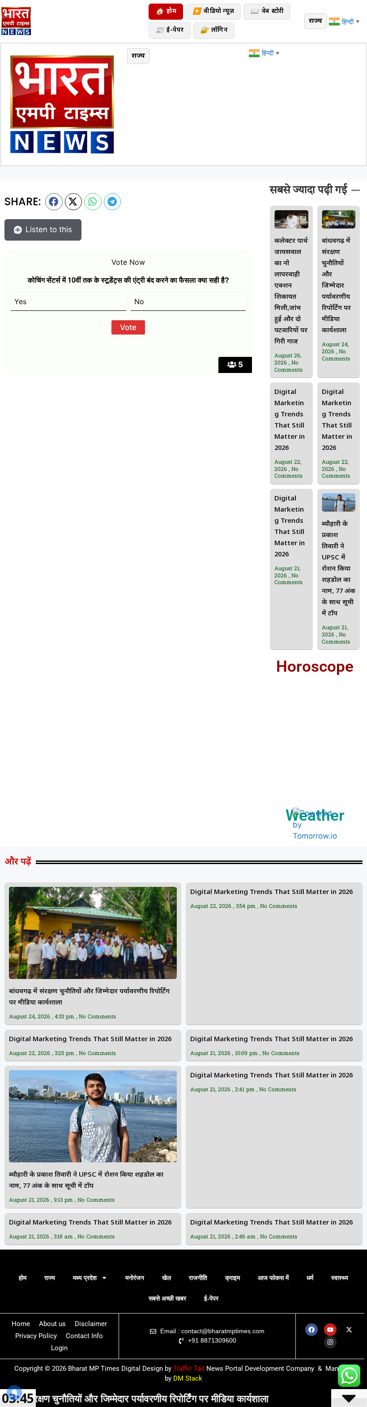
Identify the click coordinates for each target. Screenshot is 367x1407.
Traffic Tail (189, 1369)
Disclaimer (91, 1324)
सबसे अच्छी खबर (167, 1298)
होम (165, 12)
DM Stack (20, 403)
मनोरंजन (134, 1277)
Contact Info (84, 1336)
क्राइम (232, 1277)
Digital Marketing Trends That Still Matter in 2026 (271, 892)
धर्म (310, 1277)
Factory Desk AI (31, 426)
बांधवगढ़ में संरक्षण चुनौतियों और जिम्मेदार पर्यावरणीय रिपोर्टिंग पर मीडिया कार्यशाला (336, 286)
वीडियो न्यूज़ (213, 12)
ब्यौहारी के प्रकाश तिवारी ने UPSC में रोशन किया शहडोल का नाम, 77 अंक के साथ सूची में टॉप (338, 569)
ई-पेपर (169, 30)
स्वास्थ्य (339, 1277)
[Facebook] (311, 1329)
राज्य (49, 1277)
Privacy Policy (36, 1336)
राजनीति (198, 1277)
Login (59, 1348)
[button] (54, 201)
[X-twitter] (349, 1329)
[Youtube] (330, 1329)
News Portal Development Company (260, 1369)
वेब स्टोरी (267, 12)
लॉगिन (214, 30)
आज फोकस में (273, 1277)
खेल (166, 1277)
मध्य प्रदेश (85, 1277)
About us (52, 1324)
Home (21, 1324)
